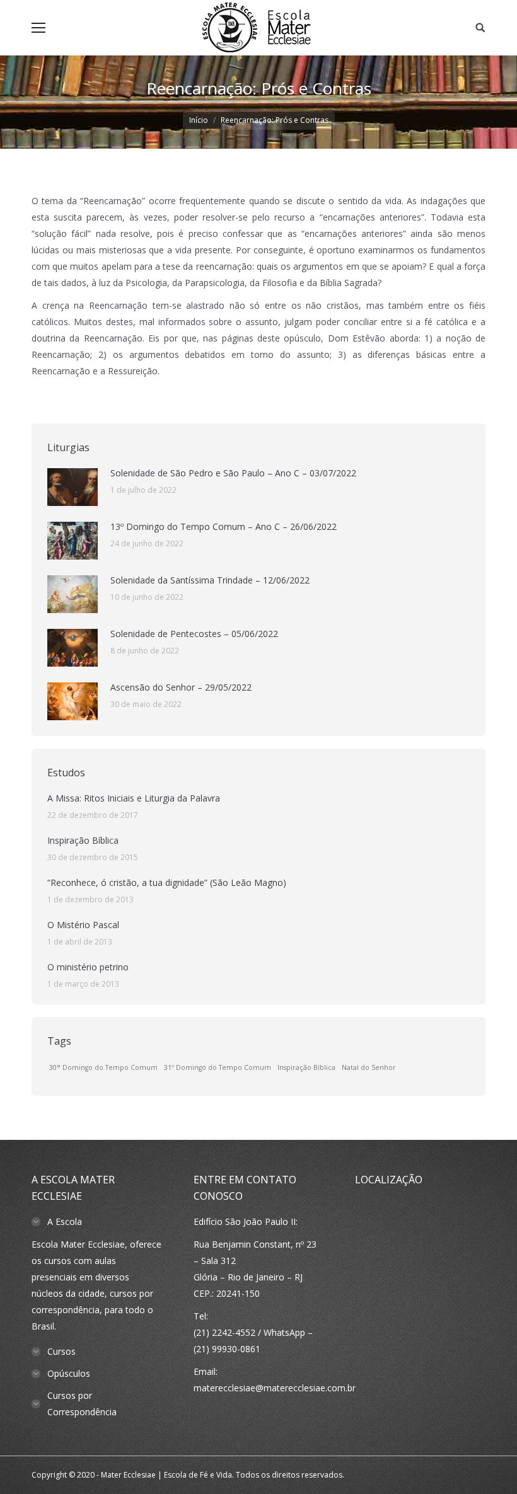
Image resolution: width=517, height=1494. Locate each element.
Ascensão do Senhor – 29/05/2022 (181, 687)
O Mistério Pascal (83, 925)
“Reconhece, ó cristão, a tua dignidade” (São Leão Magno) (166, 882)
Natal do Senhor (369, 1067)
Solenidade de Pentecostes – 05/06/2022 (194, 634)
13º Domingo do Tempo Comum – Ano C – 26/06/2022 (223, 526)
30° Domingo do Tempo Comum (103, 1067)
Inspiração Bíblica (83, 840)
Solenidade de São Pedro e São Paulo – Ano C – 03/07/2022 (233, 473)
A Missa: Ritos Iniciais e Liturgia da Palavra (133, 798)
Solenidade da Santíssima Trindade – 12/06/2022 (210, 580)
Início (198, 120)
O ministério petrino (88, 967)
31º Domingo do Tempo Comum (217, 1067)
